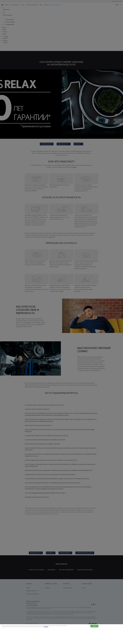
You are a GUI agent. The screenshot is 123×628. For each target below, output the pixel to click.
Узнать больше (46, 626)
